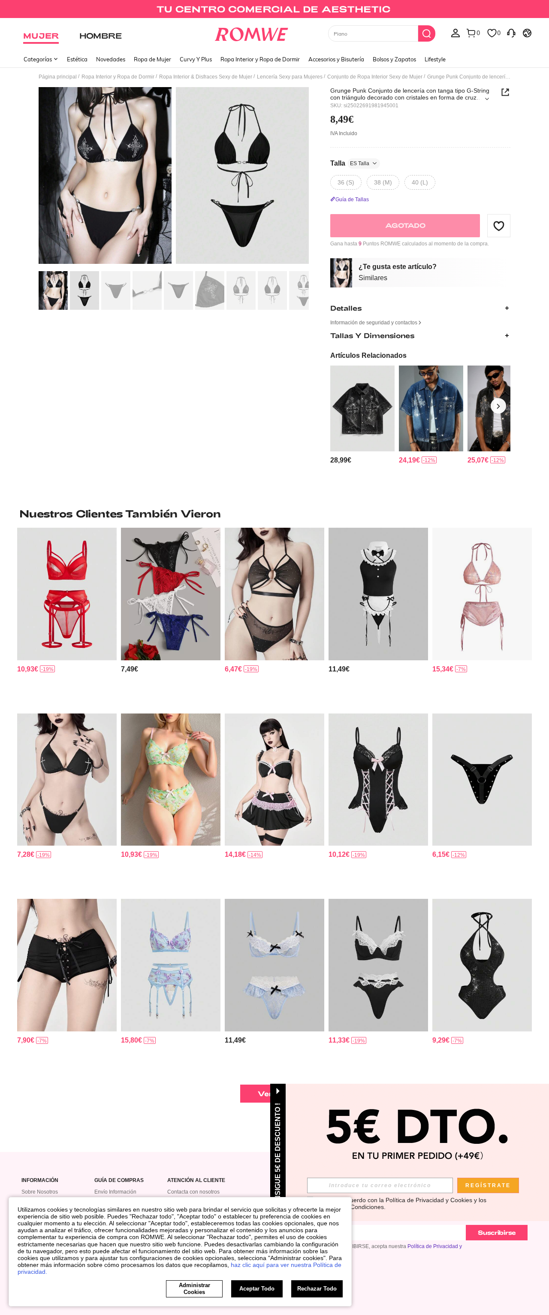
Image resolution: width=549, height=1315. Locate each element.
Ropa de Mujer (152, 59)
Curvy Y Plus (196, 59)
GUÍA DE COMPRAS (119, 1180)
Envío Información (115, 1192)
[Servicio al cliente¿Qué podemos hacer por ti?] (511, 32)
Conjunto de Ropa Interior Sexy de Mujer (374, 77)
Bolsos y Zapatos (394, 59)
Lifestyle (435, 59)
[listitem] (362, 415)
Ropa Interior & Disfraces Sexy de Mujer (205, 77)
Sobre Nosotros (39, 1192)
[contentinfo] (340, 460)
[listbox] (455, 33)
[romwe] (251, 33)
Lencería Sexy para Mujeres (290, 77)
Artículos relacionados (368, 355)
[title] (274, 514)
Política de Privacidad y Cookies (429, 1200)
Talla (349, 163)
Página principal (58, 77)
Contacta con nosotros (193, 1192)
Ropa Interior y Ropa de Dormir (260, 59)
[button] (498, 225)
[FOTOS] (174, 177)
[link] (274, 10)
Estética (77, 59)
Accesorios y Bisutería (336, 59)
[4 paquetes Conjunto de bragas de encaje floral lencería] (170, 594)
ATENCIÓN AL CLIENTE (196, 1180)
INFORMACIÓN (39, 1180)
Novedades (110, 59)
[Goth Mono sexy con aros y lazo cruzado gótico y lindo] (378, 779)
